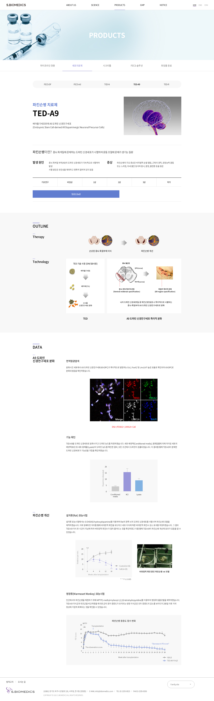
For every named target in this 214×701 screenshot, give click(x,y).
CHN (206, 5)
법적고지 (9, 682)
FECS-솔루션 (137, 65)
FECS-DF (47, 84)
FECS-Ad (77, 84)
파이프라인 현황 (47, 65)
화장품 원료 (166, 65)
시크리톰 (107, 65)
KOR (194, 5)
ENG (200, 5)
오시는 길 (22, 682)
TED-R (166, 84)
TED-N (107, 84)
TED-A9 (137, 84)
